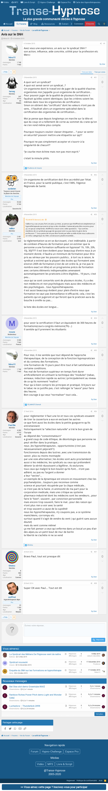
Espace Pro (66, 2)
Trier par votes (99, 72)
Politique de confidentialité (87, 781)
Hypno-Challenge (47, 2)
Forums (22, 24)
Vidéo (6, 2)
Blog (35, 24)
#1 (104, 43)
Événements (67, 24)
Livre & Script (29, 2)
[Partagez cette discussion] (100, 43)
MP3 (16, 2)
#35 (95, 350)
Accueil (9, 24)
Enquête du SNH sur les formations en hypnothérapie (35, 670)
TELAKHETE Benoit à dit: (35, 219)
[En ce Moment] (104, 23)
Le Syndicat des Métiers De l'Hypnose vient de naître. (35, 654)
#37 (95, 552)
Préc (6, 72)
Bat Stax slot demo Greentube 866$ (27, 686)
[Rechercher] (99, 23)
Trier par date (87, 72)
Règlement (71, 781)
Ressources (49, 24)
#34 (95, 318)
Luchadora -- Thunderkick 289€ (24, 706)
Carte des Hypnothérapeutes (87, 2)
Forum (34, 751)
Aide (100, 781)
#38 (95, 583)
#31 (95, 77)
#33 (95, 214)
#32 (95, 175)
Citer (103, 64)
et (34, 168)
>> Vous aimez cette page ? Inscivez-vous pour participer (54, 787)
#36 (95, 411)
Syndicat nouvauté (18, 662)
